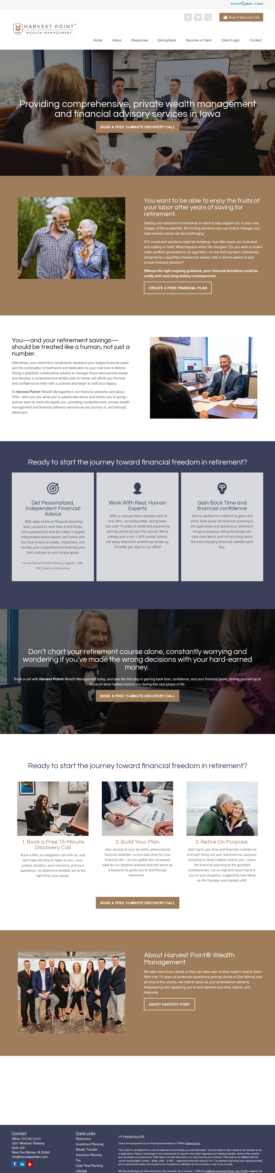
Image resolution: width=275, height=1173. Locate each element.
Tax (78, 1160)
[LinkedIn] (188, 17)
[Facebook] (208, 17)
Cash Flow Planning (89, 1165)
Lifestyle (81, 1171)
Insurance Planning (89, 1155)
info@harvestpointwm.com (30, 1157)
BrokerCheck (193, 1143)
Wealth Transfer (87, 1149)
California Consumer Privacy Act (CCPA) (226, 1171)
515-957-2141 (31, 1138)
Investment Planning (90, 1144)
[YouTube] (198, 17)
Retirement (83, 1138)
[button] (98, 39)
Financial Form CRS (133, 1136)
